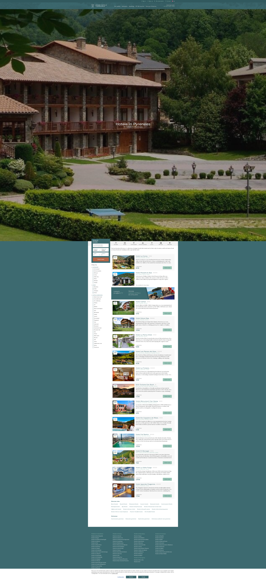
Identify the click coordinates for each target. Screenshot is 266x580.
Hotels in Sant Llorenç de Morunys (163, 551)
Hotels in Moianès (138, 553)
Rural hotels (114, 504)
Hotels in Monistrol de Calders (141, 539)
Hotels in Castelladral (139, 537)
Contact (168, 1)
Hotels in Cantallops (118, 541)
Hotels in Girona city (118, 537)
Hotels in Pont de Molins (118, 546)
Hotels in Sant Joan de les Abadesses (164, 544)
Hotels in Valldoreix (139, 551)
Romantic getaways (131, 518)
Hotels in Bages (138, 536)
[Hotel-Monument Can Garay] (123, 414)
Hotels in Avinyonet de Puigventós (121, 539)
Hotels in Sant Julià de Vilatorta (141, 548)
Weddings (131, 6)
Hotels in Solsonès (159, 546)
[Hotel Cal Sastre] (123, 447)
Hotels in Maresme (138, 543)
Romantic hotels (154, 504)
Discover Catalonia (151, 6)
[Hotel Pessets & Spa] (123, 285)
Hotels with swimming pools (160, 509)
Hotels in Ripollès (159, 536)
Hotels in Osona (138, 546)
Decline (131, 577)
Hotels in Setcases (159, 543)
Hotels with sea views (129, 509)
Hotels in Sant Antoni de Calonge (99, 551)
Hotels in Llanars (159, 537)
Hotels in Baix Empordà (97, 536)
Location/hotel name (98, 244)
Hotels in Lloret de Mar (118, 548)
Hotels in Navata (117, 550)
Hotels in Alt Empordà (96, 557)
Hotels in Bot (137, 561)
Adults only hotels (116, 509)
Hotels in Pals (94, 543)
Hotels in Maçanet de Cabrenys (120, 544)
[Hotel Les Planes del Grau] (123, 364)
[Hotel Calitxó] (123, 314)
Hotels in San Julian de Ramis (120, 551)
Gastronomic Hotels (166, 504)
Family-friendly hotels (136, 511)
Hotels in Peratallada (96, 550)
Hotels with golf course (143, 509)
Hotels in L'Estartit (95, 553)
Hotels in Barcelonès (139, 541)
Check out (104, 249)
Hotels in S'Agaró (95, 548)
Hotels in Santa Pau (117, 557)
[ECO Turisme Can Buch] (123, 397)
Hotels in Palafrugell (96, 555)
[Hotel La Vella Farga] (123, 480)
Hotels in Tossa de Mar (96, 566)
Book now (167, 267)
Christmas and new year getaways (161, 518)
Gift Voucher (140, 6)
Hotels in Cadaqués (96, 559)
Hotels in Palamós (95, 546)
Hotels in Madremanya (118, 543)
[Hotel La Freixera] (123, 380)
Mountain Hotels (133, 504)
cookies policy (115, 573)
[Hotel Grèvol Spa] (123, 331)
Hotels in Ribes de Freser (161, 541)
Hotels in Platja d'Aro (96, 544)
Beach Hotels (123, 504)
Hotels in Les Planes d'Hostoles (120, 559)
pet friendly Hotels (150, 511)
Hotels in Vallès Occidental (140, 550)
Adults (95, 253)
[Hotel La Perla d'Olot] (123, 347)
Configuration (120, 577)
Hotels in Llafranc (95, 541)
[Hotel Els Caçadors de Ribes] (123, 430)
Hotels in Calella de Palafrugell (98, 539)
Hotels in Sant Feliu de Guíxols (98, 562)
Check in (96, 249)
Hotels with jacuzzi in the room (152, 506)
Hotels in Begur (95, 537)
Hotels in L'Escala (95, 560)
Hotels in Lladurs (159, 548)
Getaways (124, 6)
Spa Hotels (124, 506)
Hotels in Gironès (117, 536)
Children (103, 253)
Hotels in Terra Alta (139, 559)
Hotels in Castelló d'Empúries (98, 564)
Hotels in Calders (138, 555)
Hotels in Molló (159, 539)
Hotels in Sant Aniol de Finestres (121, 560)
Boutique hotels (115, 506)
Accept (143, 577)
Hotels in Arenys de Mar (139, 544)
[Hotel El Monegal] (123, 463)
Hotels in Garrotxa (117, 553)
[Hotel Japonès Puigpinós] (123, 497)
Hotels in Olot (116, 555)
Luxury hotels (144, 504)
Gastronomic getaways (117, 518)
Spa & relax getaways (144, 518)
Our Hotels (117, 6)
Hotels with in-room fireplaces (119, 511)
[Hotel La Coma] (123, 268)
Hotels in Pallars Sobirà (161, 553)
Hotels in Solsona (159, 550)
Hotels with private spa (136, 506)
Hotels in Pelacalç (95, 567)
